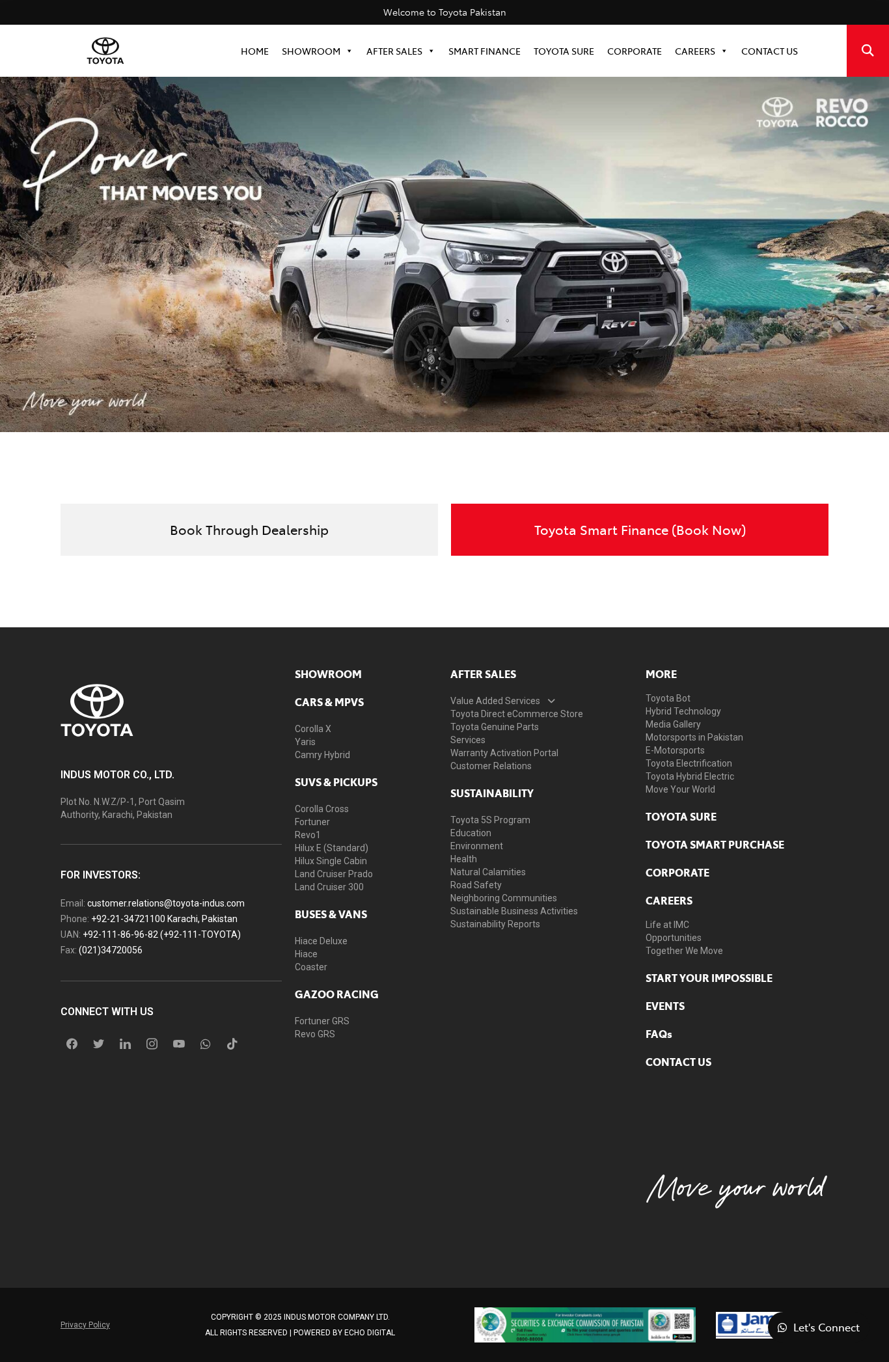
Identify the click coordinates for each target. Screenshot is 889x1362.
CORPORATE (634, 50)
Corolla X (313, 729)
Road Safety (476, 885)
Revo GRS (315, 1034)
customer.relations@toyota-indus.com (166, 903)
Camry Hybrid (322, 755)
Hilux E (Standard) (331, 848)
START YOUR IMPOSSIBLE (709, 977)
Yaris (305, 742)
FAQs (659, 1033)
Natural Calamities (488, 872)
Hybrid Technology (683, 711)
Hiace (306, 954)
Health (463, 859)
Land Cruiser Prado (334, 874)
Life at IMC (667, 924)
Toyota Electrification (689, 763)
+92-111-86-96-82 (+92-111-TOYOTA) (162, 934)
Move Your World (680, 789)
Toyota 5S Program (490, 820)
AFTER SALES (483, 673)
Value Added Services (495, 701)
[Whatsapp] (205, 1044)
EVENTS (665, 1005)
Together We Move (684, 951)
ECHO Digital (369, 1332)
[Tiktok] (232, 1044)
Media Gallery (673, 724)
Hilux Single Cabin (331, 861)
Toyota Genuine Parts (494, 727)
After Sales (394, 50)
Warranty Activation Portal (504, 753)
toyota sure (681, 816)
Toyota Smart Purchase (715, 844)
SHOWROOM (311, 50)
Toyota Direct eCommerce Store (516, 714)
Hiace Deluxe (321, 941)
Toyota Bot (668, 698)
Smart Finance (484, 50)
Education (470, 833)
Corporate (677, 872)
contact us (678, 1061)
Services (468, 740)
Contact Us (769, 50)
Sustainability (492, 792)
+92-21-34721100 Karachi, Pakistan (164, 919)
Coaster (311, 967)
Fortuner (312, 822)
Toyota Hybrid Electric (690, 776)
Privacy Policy (85, 1324)
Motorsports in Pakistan (694, 737)
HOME (255, 50)
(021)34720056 (111, 950)
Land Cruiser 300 (329, 887)
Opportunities (674, 938)
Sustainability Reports (495, 924)
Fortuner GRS (322, 1021)
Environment (476, 846)
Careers (695, 50)
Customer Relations (491, 766)
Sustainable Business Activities (514, 911)
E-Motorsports (675, 750)
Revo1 (308, 835)
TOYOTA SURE (564, 50)
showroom (328, 673)
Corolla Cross (322, 809)
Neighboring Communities (503, 898)
